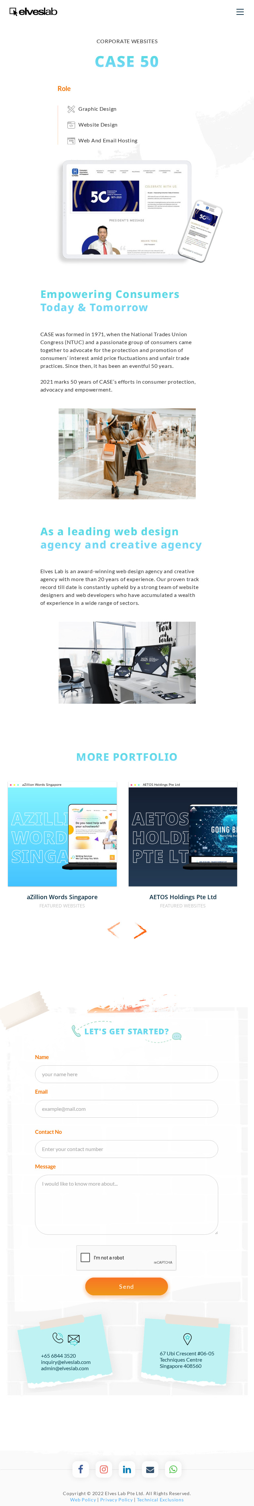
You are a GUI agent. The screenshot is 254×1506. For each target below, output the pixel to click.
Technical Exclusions (160, 1499)
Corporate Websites (127, 41)
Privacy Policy (116, 1499)
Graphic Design (97, 108)
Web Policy (83, 1499)
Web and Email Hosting (108, 140)
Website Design (98, 124)
